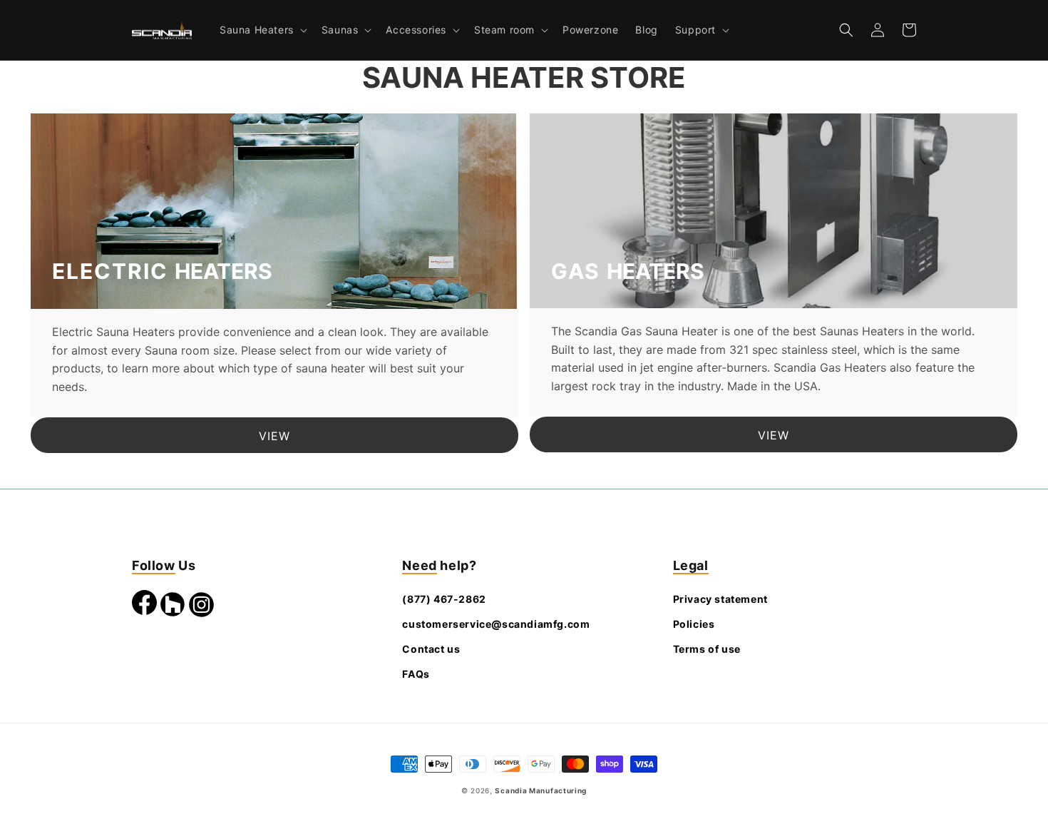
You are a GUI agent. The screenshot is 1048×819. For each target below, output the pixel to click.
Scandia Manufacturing (541, 790)
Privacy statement (720, 599)
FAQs (415, 674)
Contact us (431, 649)
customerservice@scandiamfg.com (496, 624)
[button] (262, 30)
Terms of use (707, 649)
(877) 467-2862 (444, 599)
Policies (694, 624)
